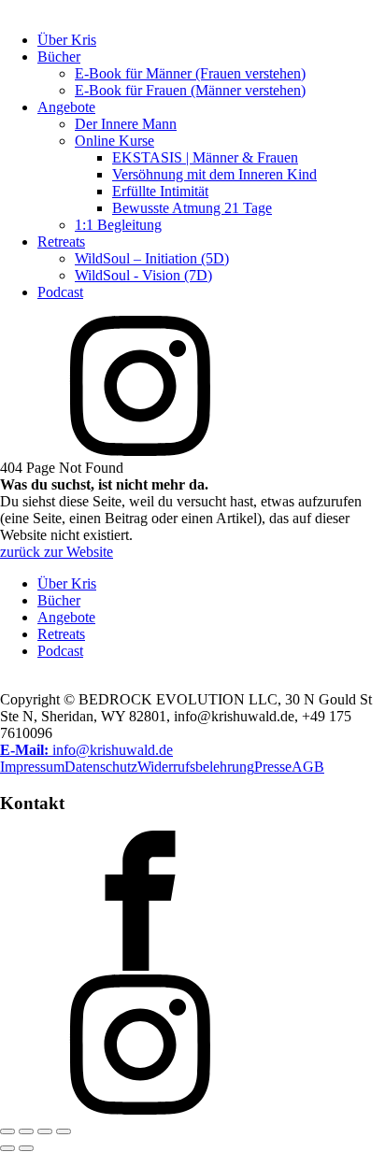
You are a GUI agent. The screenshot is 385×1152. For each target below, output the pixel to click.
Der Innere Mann (126, 124)
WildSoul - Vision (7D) (143, 275)
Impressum (32, 767)
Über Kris (66, 40)
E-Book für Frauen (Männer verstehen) (190, 90)
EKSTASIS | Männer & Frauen (205, 157)
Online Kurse (114, 141)
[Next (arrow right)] (26, 1148)
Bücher (58, 56)
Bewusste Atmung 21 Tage (192, 208)
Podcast (60, 292)
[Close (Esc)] (63, 1131)
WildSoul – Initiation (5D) (152, 258)
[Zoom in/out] (7, 1131)
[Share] (44, 1131)
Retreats (61, 241)
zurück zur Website (56, 552)
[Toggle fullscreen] (26, 1131)
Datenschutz (100, 767)
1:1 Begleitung (118, 225)
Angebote (66, 107)
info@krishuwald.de (86, 750)
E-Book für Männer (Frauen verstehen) (190, 73)
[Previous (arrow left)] (7, 1148)
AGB (308, 767)
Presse (273, 767)
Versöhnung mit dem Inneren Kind (214, 174)
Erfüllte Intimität (160, 191)
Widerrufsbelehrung (195, 767)
